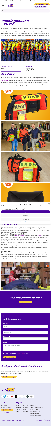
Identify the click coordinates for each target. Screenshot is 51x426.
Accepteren (25, 211)
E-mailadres (6, 336)
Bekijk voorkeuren (25, 219)
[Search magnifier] (3, 11)
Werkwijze (18, 407)
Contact (25, 411)
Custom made (30, 69)
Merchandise (29, 68)
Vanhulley (39, 235)
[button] (49, 204)
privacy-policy (20, 353)
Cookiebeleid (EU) (35, 411)
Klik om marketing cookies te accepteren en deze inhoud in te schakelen (25, 275)
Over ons (25, 405)
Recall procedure (34, 413)
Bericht (5, 342)
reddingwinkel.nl (19, 79)
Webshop (28, 70)
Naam (5, 323)
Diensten (18, 409)
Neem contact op (11, 357)
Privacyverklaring (28, 221)
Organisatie (6, 330)
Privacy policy (34, 409)
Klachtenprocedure (35, 415)
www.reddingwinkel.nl (22, 258)
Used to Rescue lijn (20, 235)
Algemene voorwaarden (36, 407)
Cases (7, 17)
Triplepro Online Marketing (17, 420)
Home (2, 17)
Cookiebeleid (21, 221)
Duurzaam (26, 407)
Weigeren (25, 215)
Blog (24, 409)
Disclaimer (33, 405)
